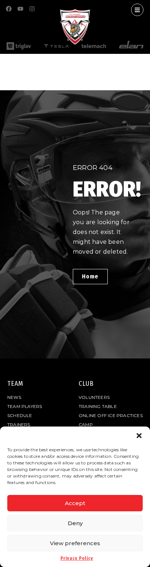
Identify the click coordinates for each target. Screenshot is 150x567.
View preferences (75, 543)
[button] (139, 435)
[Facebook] (9, 9)
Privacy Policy (76, 558)
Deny (75, 523)
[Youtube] (20, 9)
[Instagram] (32, 9)
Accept (75, 503)
